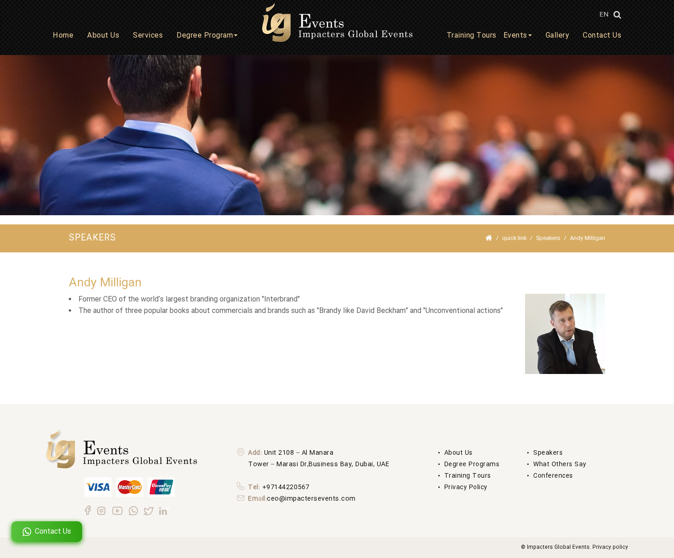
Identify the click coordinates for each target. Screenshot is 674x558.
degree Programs (472, 464)
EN (603, 14)
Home (63, 35)
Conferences (553, 476)
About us (458, 453)
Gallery (557, 35)
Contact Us (602, 35)
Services (148, 35)
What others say (559, 464)
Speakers (548, 238)
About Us (103, 35)
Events (515, 35)
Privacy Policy (465, 487)
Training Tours (472, 35)
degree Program (205, 35)
